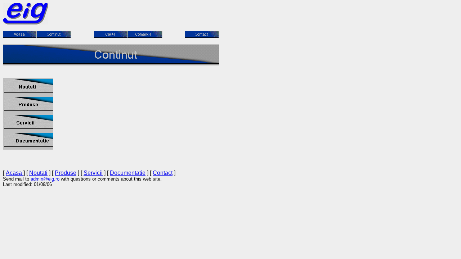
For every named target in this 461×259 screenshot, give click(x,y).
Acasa (14, 173)
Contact (163, 173)
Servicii (93, 173)
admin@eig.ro (45, 179)
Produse (65, 173)
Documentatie (128, 173)
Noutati (38, 173)
